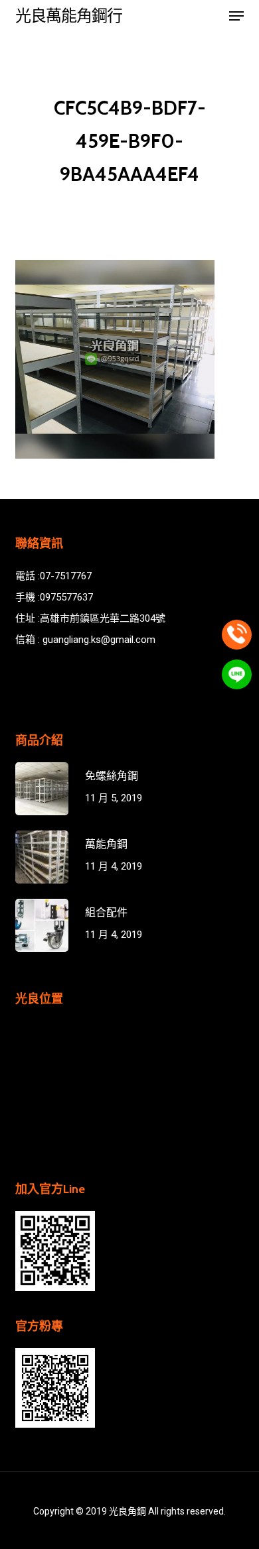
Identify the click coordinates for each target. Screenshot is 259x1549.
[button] (236, 16)
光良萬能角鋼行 (68, 16)
